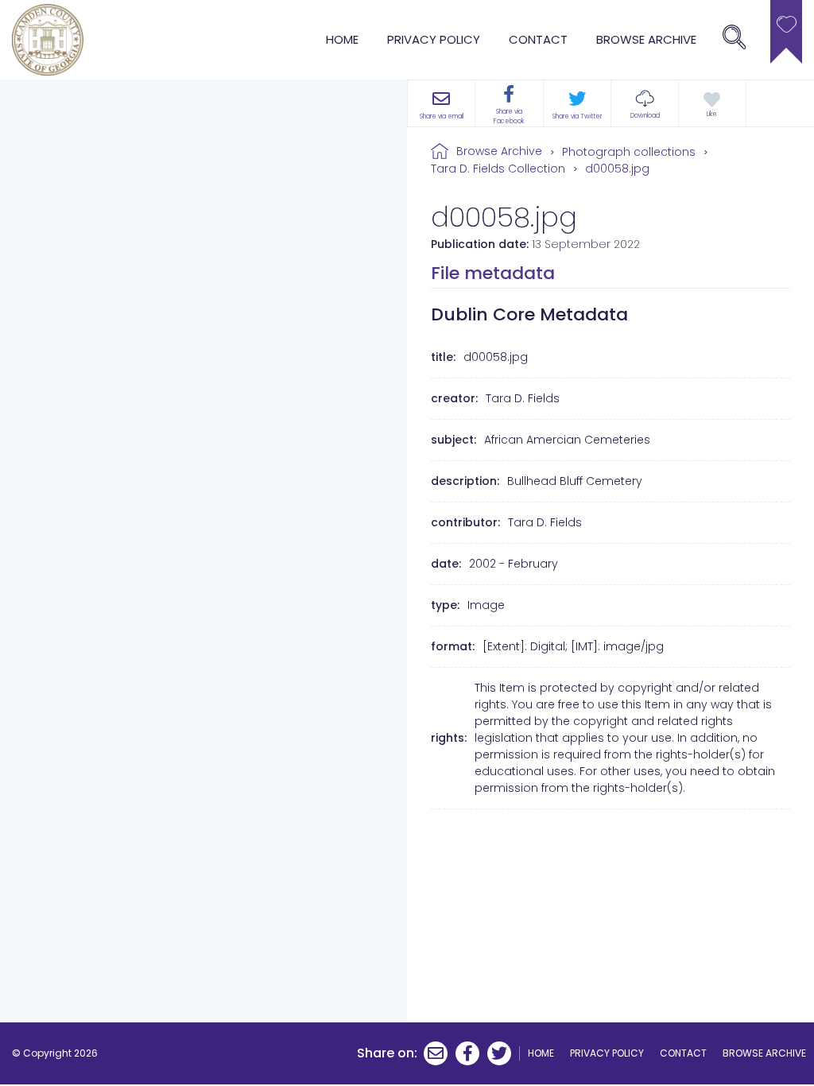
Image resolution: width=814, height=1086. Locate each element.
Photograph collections (629, 152)
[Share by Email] (436, 1053)
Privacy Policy (433, 39)
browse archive (646, 39)
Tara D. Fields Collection (498, 168)
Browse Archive (499, 151)
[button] (644, 103)
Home (342, 39)
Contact (538, 39)
